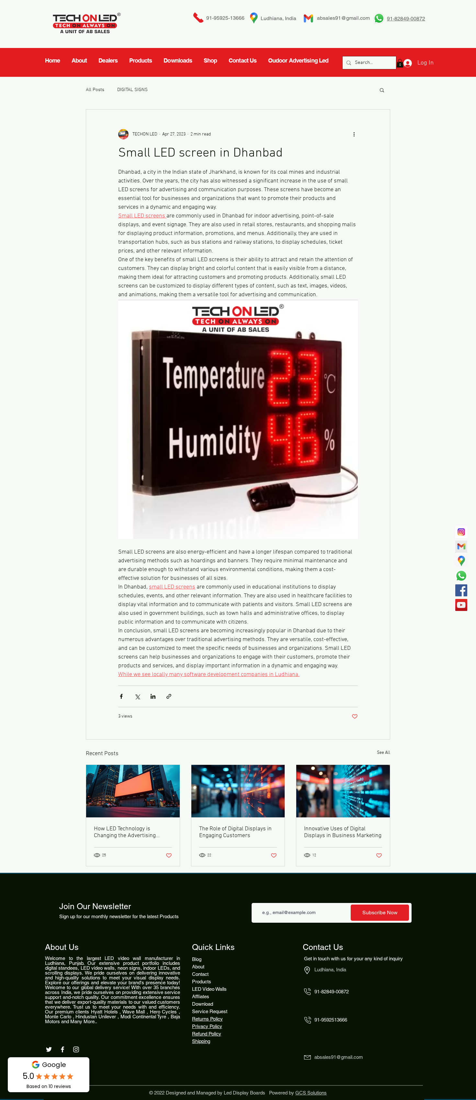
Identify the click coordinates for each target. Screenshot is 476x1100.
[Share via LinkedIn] (153, 696)
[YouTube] (461, 605)
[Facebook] (461, 590)
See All (383, 752)
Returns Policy (207, 1019)
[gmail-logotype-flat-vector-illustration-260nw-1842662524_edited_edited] (461, 547)
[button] (382, 89)
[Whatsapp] (461, 576)
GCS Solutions (311, 1092)
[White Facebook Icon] (62, 1049)
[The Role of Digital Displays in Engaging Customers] (238, 791)
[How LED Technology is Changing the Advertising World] (133, 791)
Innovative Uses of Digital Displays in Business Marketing (342, 832)
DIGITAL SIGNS (132, 90)
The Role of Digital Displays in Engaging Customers (235, 832)
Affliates (200, 996)
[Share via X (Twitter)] (137, 696)
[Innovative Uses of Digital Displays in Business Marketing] (343, 791)
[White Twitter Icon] (49, 1049)
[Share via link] (169, 696)
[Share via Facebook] (121, 696)
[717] (461, 532)
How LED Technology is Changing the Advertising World (125, 832)
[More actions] (354, 134)
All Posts (95, 90)
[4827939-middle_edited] (461, 561)
